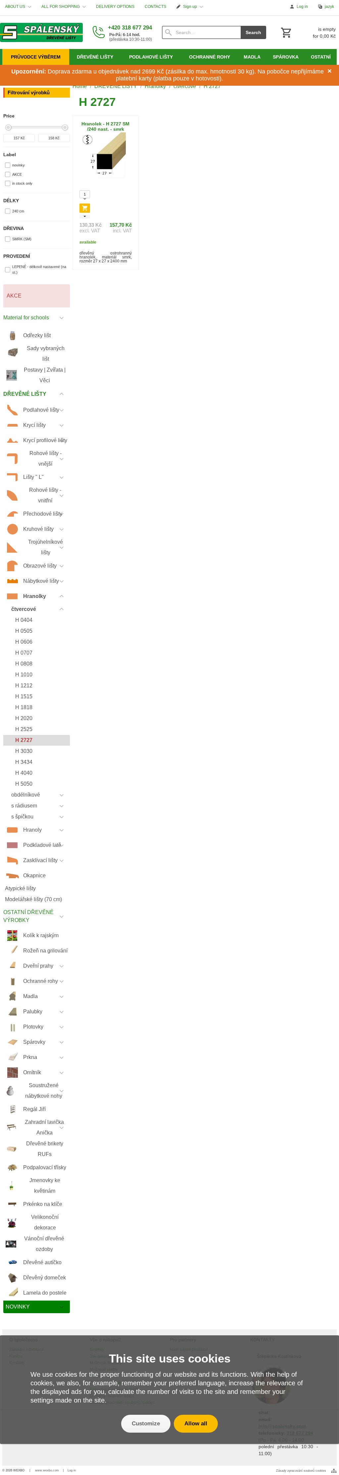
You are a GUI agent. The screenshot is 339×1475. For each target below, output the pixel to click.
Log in (72, 1470)
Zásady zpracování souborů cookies (301, 1470)
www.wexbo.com (47, 1470)
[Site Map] (334, 1471)
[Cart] (307, 32)
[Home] (41, 32)
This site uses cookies (169, 1358)
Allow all (195, 1423)
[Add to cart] (84, 208)
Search (253, 32)
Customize (146, 1423)
